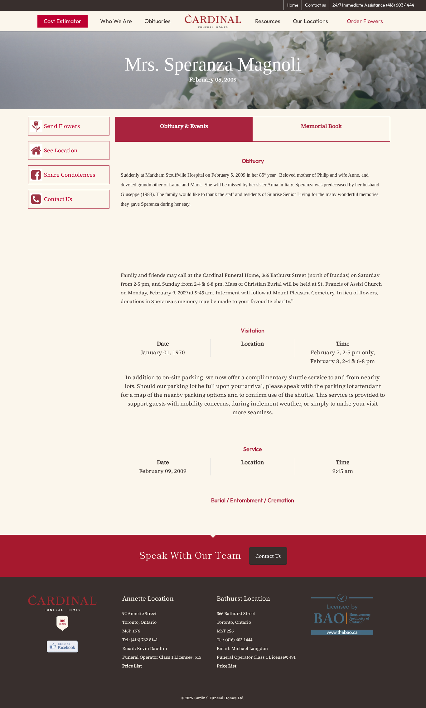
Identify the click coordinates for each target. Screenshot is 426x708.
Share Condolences (69, 175)
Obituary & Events (184, 126)
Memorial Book (321, 126)
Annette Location (148, 598)
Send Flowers (62, 126)
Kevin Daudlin (152, 648)
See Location (61, 150)
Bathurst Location (243, 598)
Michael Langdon (249, 648)
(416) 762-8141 (144, 640)
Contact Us (58, 199)
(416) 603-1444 (238, 640)
